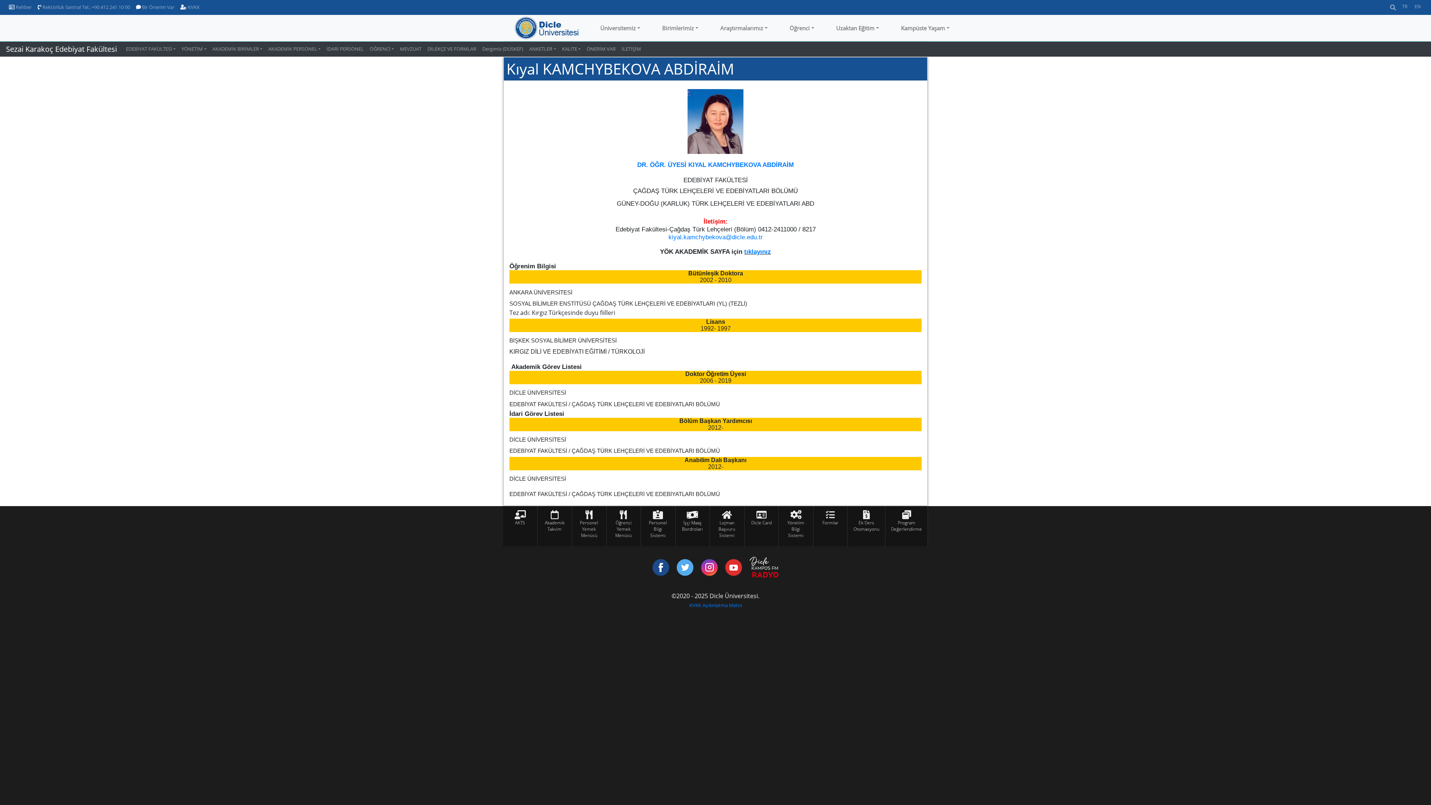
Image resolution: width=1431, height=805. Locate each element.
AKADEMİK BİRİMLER (235, 48)
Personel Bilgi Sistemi (658, 529)
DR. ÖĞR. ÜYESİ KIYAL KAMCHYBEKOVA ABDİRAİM (715, 164)
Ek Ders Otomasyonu (866, 526)
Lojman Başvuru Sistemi (726, 529)
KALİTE (569, 48)
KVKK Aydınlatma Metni (715, 605)
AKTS (520, 523)
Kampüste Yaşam (923, 28)
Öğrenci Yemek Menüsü (623, 529)
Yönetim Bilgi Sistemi (795, 529)
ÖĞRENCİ (380, 48)
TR (1405, 6)
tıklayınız (757, 251)
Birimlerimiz (678, 28)
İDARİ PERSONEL (345, 48)
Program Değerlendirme (906, 526)
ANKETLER (540, 48)
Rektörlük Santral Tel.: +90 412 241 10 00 (85, 7)
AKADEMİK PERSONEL (292, 48)
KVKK (193, 7)
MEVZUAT (410, 48)
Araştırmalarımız (741, 28)
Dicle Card (761, 523)
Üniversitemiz (618, 28)
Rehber (23, 7)
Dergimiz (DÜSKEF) (502, 48)
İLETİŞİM (631, 48)
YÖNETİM (192, 48)
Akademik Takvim (555, 526)
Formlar (830, 523)
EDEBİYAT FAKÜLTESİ (149, 48)
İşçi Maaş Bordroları (692, 526)
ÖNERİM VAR (601, 48)
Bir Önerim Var (157, 7)
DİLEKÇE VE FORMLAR (451, 48)
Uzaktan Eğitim (855, 28)
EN (1418, 6)
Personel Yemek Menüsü (589, 529)
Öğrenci (800, 28)
